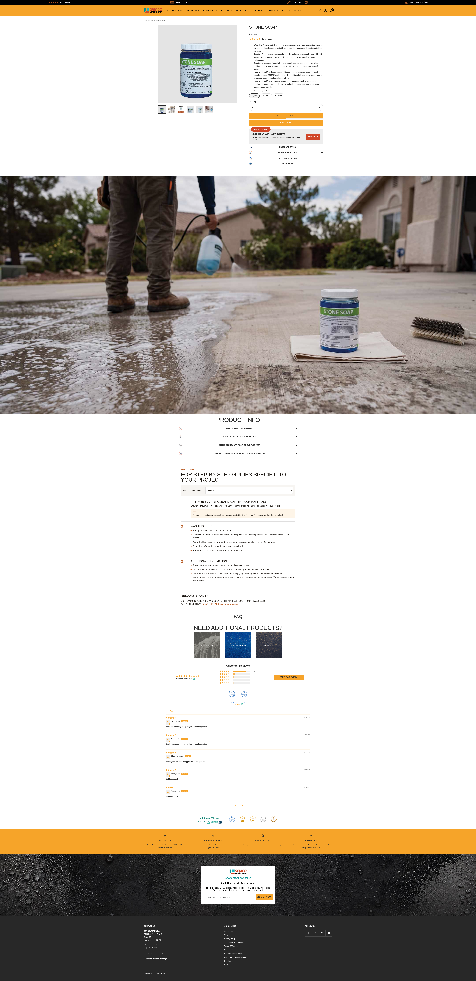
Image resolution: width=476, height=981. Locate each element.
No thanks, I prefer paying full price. (238, 525)
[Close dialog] (272, 453)
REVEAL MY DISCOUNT (238, 516)
